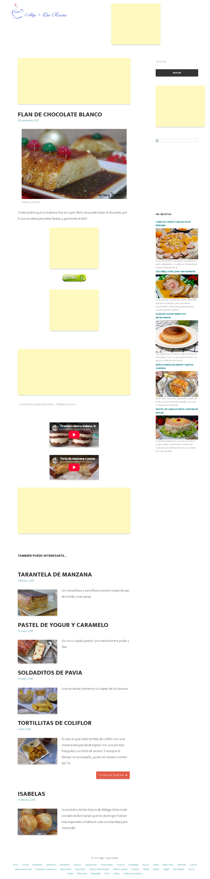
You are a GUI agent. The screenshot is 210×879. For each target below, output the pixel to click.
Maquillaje (96, 873)
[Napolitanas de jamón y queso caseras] (177, 384)
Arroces (121, 865)
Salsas (156, 869)
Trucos (191, 869)
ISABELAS (31, 794)
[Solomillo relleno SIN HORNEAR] (177, 286)
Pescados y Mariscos (46, 869)
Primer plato (107, 865)
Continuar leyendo (111, 775)
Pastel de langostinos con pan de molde (177, 411)
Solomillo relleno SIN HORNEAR (175, 272)
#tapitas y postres (66, 404)
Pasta (156, 865)
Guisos (145, 865)
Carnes (193, 865)
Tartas (146, 869)
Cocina (23, 404)
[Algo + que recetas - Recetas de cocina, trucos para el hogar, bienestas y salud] (39, 11)
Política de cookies (133, 873)
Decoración (178, 869)
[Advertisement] (135, 24)
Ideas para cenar (23, 869)
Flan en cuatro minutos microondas (171, 316)
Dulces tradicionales (99, 869)
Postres (135, 869)
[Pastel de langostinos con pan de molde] (177, 427)
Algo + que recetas (108, 858)
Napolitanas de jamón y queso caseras (174, 366)
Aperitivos (51, 865)
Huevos (77, 865)
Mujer (71, 873)
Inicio (15, 865)
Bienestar (82, 873)
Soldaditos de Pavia (50, 672)
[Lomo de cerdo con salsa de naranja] (177, 243)
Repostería (48, 404)
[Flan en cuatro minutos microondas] (177, 336)
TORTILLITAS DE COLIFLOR (55, 723)
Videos (116, 873)
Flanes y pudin (34, 404)
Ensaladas (134, 865)
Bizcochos (80, 869)
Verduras (181, 865)
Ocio (107, 873)
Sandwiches (91, 865)
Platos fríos (168, 865)
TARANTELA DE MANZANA (55, 574)
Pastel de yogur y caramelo (63, 625)
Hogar (166, 869)
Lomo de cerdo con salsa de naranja (173, 224)
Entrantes (37, 865)
